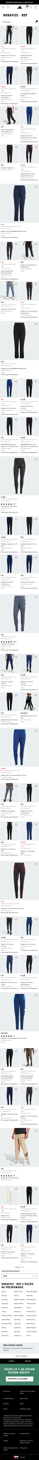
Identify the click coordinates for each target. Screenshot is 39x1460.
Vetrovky (5, 1332)
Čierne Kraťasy (31, 1332)
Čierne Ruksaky (29, 1308)
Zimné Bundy (31, 1299)
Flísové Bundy (31, 1316)
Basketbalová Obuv (31, 1328)
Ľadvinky (5, 1299)
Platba (22, 1403)
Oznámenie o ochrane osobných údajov (26, 1441)
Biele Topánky (19, 1316)
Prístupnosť (23, 1448)
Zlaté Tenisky (18, 1303)
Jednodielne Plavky (6, 1320)
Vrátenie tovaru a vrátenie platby (27, 1392)
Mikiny (4, 1328)
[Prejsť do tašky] (35, 7)
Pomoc (5, 1409)
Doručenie (6, 1391)
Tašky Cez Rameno (17, 1336)
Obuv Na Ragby (31, 1291)
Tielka (4, 1311)
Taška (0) (27, 1361)
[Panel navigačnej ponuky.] (3, 7)
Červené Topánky (17, 1332)
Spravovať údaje (24, 1433)
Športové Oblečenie (17, 1320)
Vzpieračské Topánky (30, 1320)
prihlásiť (11, 1361)
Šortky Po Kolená (5, 1336)
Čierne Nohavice (17, 1296)
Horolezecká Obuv (30, 1312)
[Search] (31, 7)
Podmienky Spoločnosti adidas (10, 1449)
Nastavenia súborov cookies (9, 1434)
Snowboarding (7, 1324)
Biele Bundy (30, 1324)
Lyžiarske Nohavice (17, 1328)
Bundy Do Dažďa (17, 1312)
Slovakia (22, 1457)
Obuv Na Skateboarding (31, 1296)
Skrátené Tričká (5, 1304)
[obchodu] (19, 8)
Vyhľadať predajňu (25, 1409)
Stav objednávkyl (8, 1398)
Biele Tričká (18, 1291)
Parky (4, 1291)
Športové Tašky (7, 1316)
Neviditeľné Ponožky (18, 1308)
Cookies (5, 1440)
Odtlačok (6, 1403)
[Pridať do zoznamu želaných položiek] (16, 29)
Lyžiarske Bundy (17, 1324)
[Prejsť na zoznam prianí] (8, 7)
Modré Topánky (19, 1299)
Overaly (4, 1295)
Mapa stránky (24, 1398)
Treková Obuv (31, 1303)
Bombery (5, 1307)
